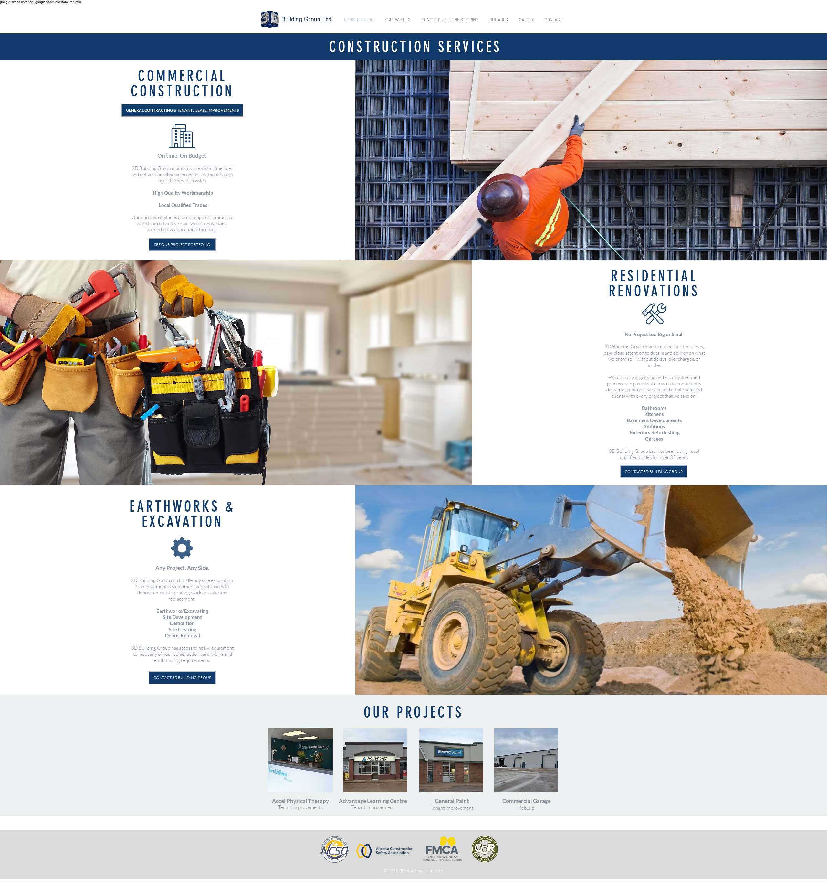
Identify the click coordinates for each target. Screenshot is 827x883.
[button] (182, 110)
